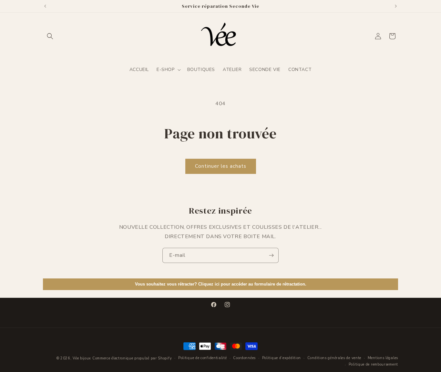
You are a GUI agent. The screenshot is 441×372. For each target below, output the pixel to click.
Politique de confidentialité (202, 358)
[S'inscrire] (271, 255)
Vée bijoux (82, 358)
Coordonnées (244, 358)
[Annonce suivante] (396, 6)
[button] (50, 36)
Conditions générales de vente (334, 358)
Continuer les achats (220, 166)
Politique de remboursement (373, 364)
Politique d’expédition (281, 358)
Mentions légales (383, 358)
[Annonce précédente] (45, 6)
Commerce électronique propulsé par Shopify (132, 358)
